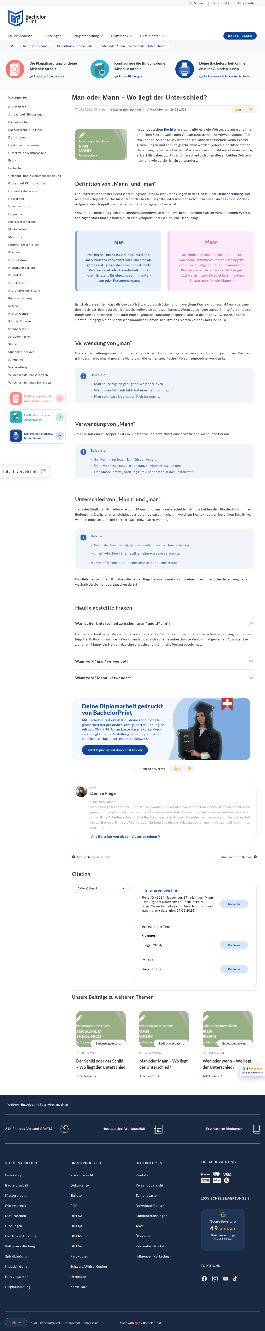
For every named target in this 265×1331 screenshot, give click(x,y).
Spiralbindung (16, 1256)
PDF (73, 1205)
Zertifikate (78, 1287)
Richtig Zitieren (19, 321)
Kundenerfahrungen (151, 1216)
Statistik (14, 344)
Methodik (15, 237)
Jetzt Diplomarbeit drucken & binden (115, 750)
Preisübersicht (81, 1175)
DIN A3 (76, 1216)
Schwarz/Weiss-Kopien (88, 1266)
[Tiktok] (235, 1278)
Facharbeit (16, 168)
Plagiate (14, 252)
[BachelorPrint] (27, 25)
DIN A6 (76, 1246)
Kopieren (234, 904)
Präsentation (17, 260)
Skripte (76, 1195)
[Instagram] (215, 1278)
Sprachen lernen (20, 336)
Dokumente (79, 1185)
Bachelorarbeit (19, 122)
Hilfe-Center (246, 3)
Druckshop (13, 1175)
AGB (34, 1323)
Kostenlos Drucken (151, 1246)
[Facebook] (204, 1278)
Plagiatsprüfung (86, 36)
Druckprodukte (20, 36)
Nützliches (119, 36)
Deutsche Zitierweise (23, 145)
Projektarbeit (18, 283)
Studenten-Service (21, 352)
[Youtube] (225, 1278)
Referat (13, 306)
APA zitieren (17, 106)
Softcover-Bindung (20, 1246)
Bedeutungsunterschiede (126, 109)
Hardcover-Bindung (20, 1236)
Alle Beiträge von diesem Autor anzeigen (124, 836)
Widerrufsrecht (50, 1323)
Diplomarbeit (15, 1205)
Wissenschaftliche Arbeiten (28, 375)
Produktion (16, 275)
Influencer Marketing (152, 1256)
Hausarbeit (16, 198)
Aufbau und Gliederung (25, 114)
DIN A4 (76, 1226)
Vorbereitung (18, 367)
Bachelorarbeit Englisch (25, 129)
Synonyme (15, 359)
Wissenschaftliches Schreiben (29, 382)
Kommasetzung (19, 206)
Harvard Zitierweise (22, 191)
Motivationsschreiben (24, 244)
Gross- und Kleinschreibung (28, 183)
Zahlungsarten (147, 1195)
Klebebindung (16, 1266)
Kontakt (223, 3)
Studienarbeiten (21, 1163)
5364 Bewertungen (223, 1235)
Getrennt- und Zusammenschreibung (34, 175)
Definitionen (17, 137)
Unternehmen (149, 1163)
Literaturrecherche (22, 221)
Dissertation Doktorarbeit (27, 152)
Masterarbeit (17, 229)
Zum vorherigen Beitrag (93, 857)
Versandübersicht (150, 1185)
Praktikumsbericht (21, 267)
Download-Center (150, 1205)
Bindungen (53, 36)
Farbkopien (79, 1256)
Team (140, 1226)
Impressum (91, 1323)
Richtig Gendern (20, 313)
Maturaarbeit (15, 1216)
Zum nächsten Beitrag (237, 857)
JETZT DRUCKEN (240, 35)
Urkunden (78, 1276)
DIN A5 (76, 1236)
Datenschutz (72, 1323)
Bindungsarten (16, 1276)
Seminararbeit (18, 329)
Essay (12, 160)
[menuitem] (14, 1323)
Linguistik (15, 214)
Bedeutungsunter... (108, 1043)
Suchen (199, 3)
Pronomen (166, 353)
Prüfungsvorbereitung (24, 290)
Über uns (143, 1236)
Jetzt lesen (84, 1076)
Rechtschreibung (20, 298)
